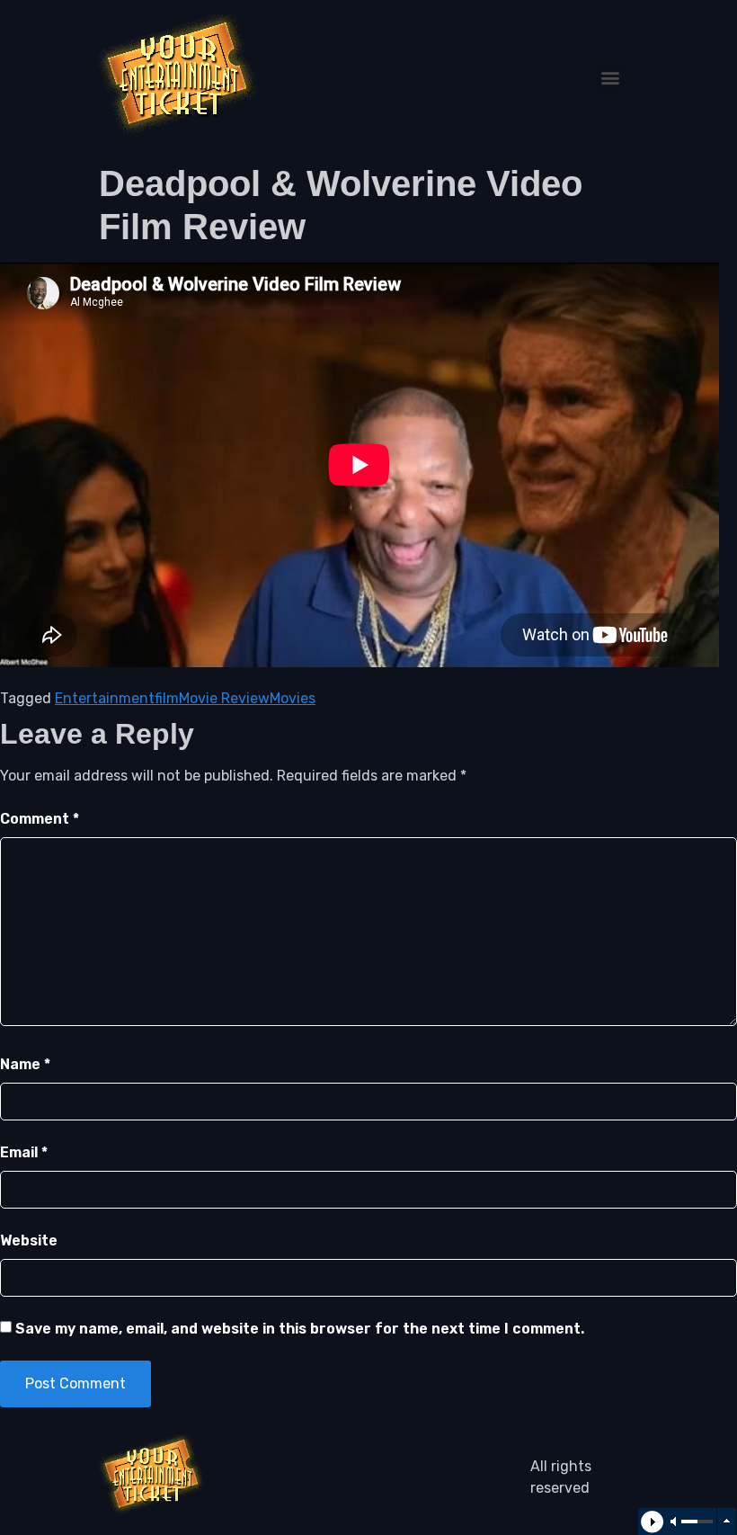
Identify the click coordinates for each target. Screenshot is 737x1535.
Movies (292, 698)
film (167, 698)
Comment (39, 818)
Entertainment (105, 698)
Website (29, 1240)
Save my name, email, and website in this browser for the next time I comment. (299, 1328)
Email (24, 1152)
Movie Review (224, 698)
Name (25, 1064)
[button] (610, 78)
